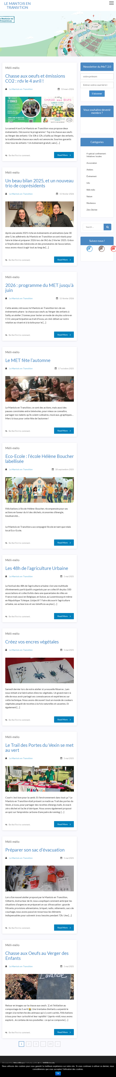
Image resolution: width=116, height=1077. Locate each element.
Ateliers (90, 170)
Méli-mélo (12, 67)
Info (88, 183)
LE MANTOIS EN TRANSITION (17, 5)
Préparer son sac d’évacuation (35, 849)
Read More (62, 155)
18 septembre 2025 (64, 469)
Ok (58, 1073)
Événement (92, 176)
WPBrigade (49, 1063)
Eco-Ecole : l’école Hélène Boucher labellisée (39, 459)
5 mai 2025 (69, 576)
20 (50, 1044)
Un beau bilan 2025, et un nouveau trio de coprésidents (39, 183)
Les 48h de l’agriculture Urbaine (36, 568)
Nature (89, 196)
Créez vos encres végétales (32, 641)
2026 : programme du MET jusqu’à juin (39, 288)
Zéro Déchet (92, 210)
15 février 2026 (67, 193)
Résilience (91, 203)
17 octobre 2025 (66, 368)
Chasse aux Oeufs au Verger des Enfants (37, 956)
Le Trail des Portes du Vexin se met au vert (39, 748)
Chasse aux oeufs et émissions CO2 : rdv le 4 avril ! (35, 78)
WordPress (19, 1063)
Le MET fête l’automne (27, 360)
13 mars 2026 (67, 89)
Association (92, 163)
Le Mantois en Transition (21, 89)
